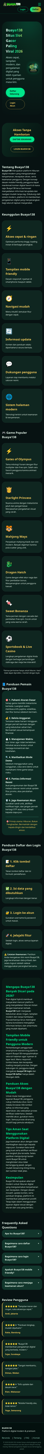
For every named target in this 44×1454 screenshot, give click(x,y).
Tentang (17, 1438)
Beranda (6, 1438)
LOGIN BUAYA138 (22, 149)
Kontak (36, 1438)
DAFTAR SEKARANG (22, 139)
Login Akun (12, 104)
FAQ (27, 1438)
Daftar (35, 9)
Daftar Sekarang (14, 92)
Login (23, 9)
